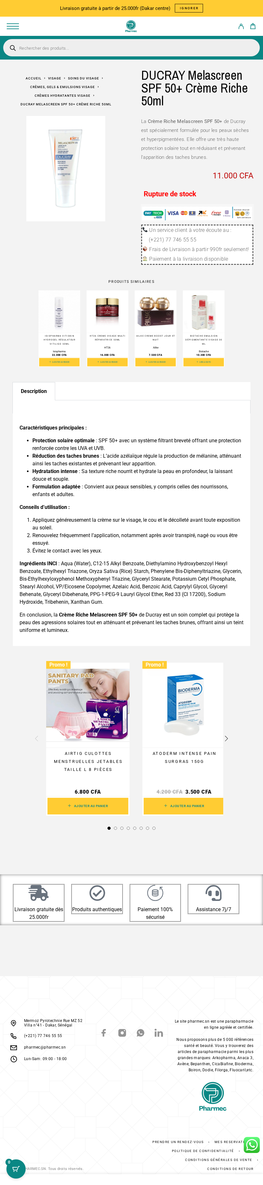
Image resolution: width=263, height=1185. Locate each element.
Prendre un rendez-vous (178, 1142)
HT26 (107, 347)
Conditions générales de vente (218, 1160)
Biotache (204, 351)
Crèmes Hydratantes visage (62, 95)
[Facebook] (104, 1034)
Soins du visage (83, 78)
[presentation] (36, 739)
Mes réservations (233, 1142)
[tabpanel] (131, 406)
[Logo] (131, 26)
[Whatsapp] (141, 1034)
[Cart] (253, 27)
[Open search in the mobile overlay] (131, 48)
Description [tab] (34, 391)
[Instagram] (122, 1034)
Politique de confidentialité (203, 1151)
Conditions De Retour (230, 1169)
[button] (59, 362)
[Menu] (13, 26)
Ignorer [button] (189, 8)
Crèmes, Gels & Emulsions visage (62, 87)
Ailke (155, 347)
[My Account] (241, 27)
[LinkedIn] (159, 1034)
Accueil (33, 78)
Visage (54, 78)
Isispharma (59, 351)
